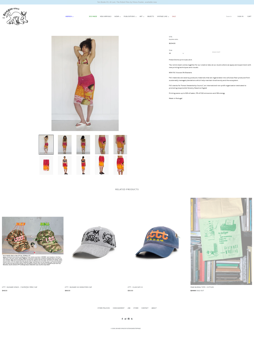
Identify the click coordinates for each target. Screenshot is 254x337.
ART (143, 16)
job (129, 308)
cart (249, 16)
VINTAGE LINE (163, 16)
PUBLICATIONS (131, 16)
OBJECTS (150, 16)
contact (144, 308)
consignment (118, 308)
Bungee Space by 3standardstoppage (128, 328)
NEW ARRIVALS (105, 16)
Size (170, 50)
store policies (103, 308)
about (154, 308)
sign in (240, 16)
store (135, 308)
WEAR (118, 16)
